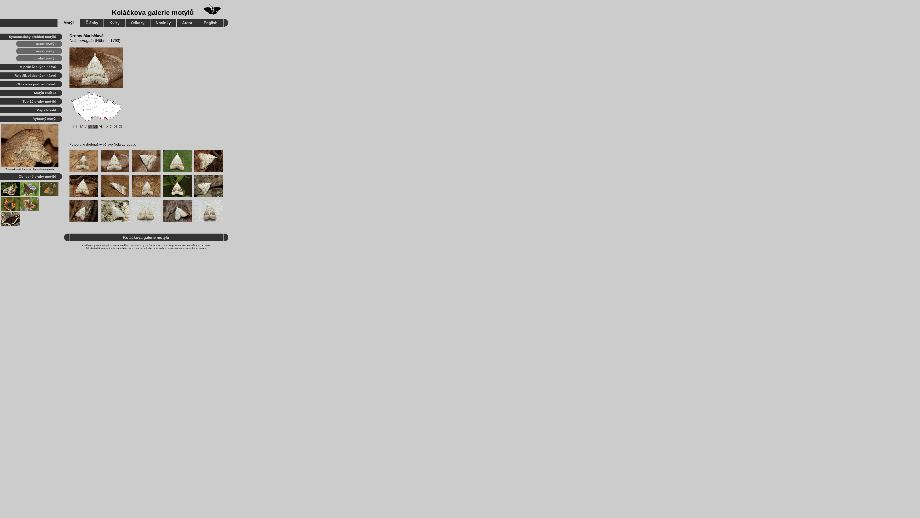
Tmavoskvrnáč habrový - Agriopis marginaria (30, 169)
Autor (187, 23)
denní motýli (46, 44)
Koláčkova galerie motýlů (153, 12)
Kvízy (114, 23)
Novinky (163, 23)
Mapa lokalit (46, 110)
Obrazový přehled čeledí (36, 84)
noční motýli (46, 51)
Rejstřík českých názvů (37, 67)
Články (92, 23)
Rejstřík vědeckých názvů (35, 75)
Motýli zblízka (45, 93)
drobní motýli (45, 58)
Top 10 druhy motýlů (39, 101)
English (211, 23)
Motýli (68, 23)
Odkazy (137, 23)
